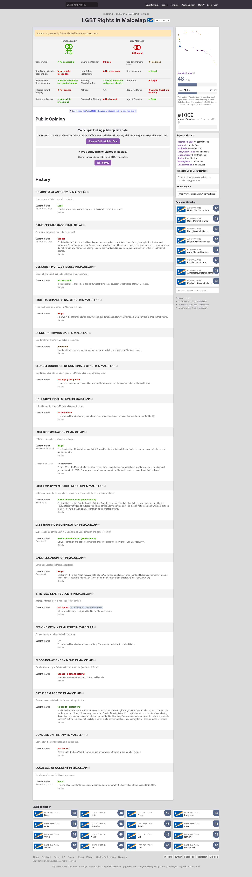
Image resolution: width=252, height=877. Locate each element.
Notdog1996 (184, 161)
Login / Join (212, 5)
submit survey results (204, 99)
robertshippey (185, 154)
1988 (50, 241)
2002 (94, 574)
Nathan (181, 145)
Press (56, 857)
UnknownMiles (185, 164)
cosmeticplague (186, 141)
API (63, 857)
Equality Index (152, 5)
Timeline (174, 5)
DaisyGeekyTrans (186, 151)
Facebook (189, 856)
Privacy (90, 857)
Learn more (92, 33)
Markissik (182, 148)
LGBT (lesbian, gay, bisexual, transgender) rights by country (137, 866)
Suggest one (193, 180)
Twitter (178, 856)
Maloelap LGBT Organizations (192, 171)
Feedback (46, 857)
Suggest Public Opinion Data (103, 141)
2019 (51, 448)
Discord (168, 856)
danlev (181, 158)
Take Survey (103, 162)
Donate (71, 857)
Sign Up (183, 866)
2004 (43, 574)
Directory (122, 857)
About (36, 857)
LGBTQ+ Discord (96, 110)
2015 (77, 470)
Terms (81, 857)
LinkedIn (214, 856)
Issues (164, 5)
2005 (50, 208)
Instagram (202, 856)
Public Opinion (188, 5)
